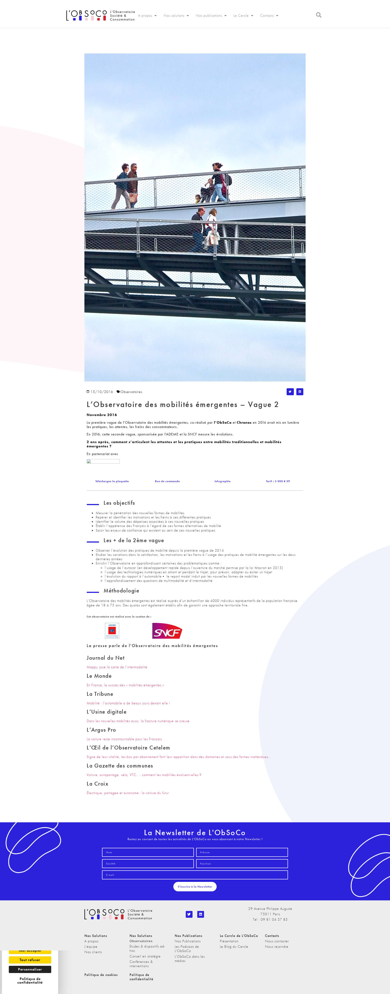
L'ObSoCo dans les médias (190, 958)
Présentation (229, 941)
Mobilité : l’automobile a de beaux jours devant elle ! (128, 703)
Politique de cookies (101, 974)
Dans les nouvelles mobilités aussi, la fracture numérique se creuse (138, 721)
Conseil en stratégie (145, 956)
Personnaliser (30, 969)
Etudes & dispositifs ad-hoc (147, 948)
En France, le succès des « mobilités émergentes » (125, 685)
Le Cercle (241, 15)
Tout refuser (30, 959)
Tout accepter (30, 950)
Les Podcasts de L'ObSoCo (187, 948)
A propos (145, 15)
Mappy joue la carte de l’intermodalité (117, 667)
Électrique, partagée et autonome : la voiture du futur (128, 793)
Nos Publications (188, 941)
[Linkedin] (200, 914)
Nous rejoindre (276, 946)
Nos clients (93, 952)
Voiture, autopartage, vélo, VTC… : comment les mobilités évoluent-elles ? (144, 774)
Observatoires (131, 391)
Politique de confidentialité (141, 976)
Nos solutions (174, 15)
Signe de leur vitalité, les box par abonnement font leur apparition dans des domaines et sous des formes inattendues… (179, 756)
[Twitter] (189, 914)
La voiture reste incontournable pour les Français (124, 739)
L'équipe (91, 946)
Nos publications (209, 15)
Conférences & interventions (141, 963)
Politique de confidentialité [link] (30, 980)
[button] (290, 391)
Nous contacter (277, 941)
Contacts (267, 15)
